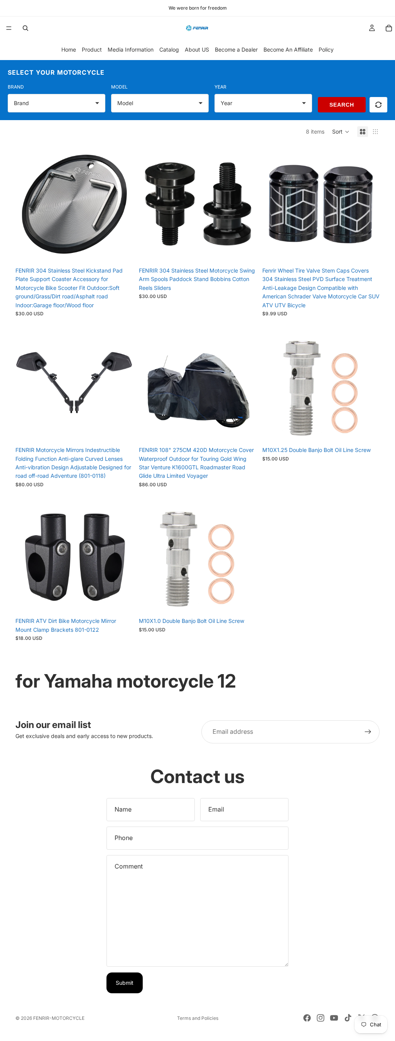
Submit (124, 982)
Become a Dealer (236, 49)
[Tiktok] (348, 1018)
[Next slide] (121, 204)
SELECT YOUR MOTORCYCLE (56, 72)
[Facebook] (307, 1018)
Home (68, 49)
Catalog (169, 49)
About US (197, 49)
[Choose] (244, 251)
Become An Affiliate (288, 49)
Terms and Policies (197, 1018)
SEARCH (341, 105)
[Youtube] (334, 1018)
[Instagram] (320, 1018)
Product (92, 49)
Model (119, 87)
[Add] (121, 251)
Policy (326, 49)
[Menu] (9, 28)
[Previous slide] (27, 204)
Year (220, 87)
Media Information (131, 49)
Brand (16, 87)
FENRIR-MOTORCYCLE (58, 1018)
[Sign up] (368, 732)
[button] (340, 131)
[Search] (25, 28)
